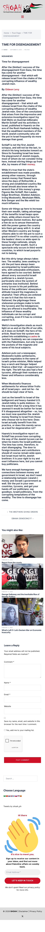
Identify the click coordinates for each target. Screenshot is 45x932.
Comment (9, 662)
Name (7, 683)
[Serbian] (18, 796)
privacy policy (34, 887)
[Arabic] (4, 796)
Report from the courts (12, 562)
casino (33, 336)
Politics (27, 49)
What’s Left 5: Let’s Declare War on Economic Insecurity (21, 631)
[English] (11, 796)
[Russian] (16, 796)
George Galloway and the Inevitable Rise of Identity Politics (20, 595)
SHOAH (6, 49)
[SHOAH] (22, 7)
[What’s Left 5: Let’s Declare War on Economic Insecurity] (22, 611)
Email (7, 694)
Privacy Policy (36, 911)
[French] (14, 796)
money (31, 164)
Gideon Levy (12, 89)
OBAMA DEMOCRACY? (22, 518)
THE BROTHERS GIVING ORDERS (23, 512)
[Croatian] (9, 796)
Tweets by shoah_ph (12, 806)
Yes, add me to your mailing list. (20, 730)
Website (7, 706)
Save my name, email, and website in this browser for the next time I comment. (22, 722)
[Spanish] (21, 796)
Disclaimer (23, 911)
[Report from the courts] (22, 546)
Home (6, 33)
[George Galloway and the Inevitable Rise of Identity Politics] (22, 576)
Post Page (16, 33)
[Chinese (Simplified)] (7, 796)
